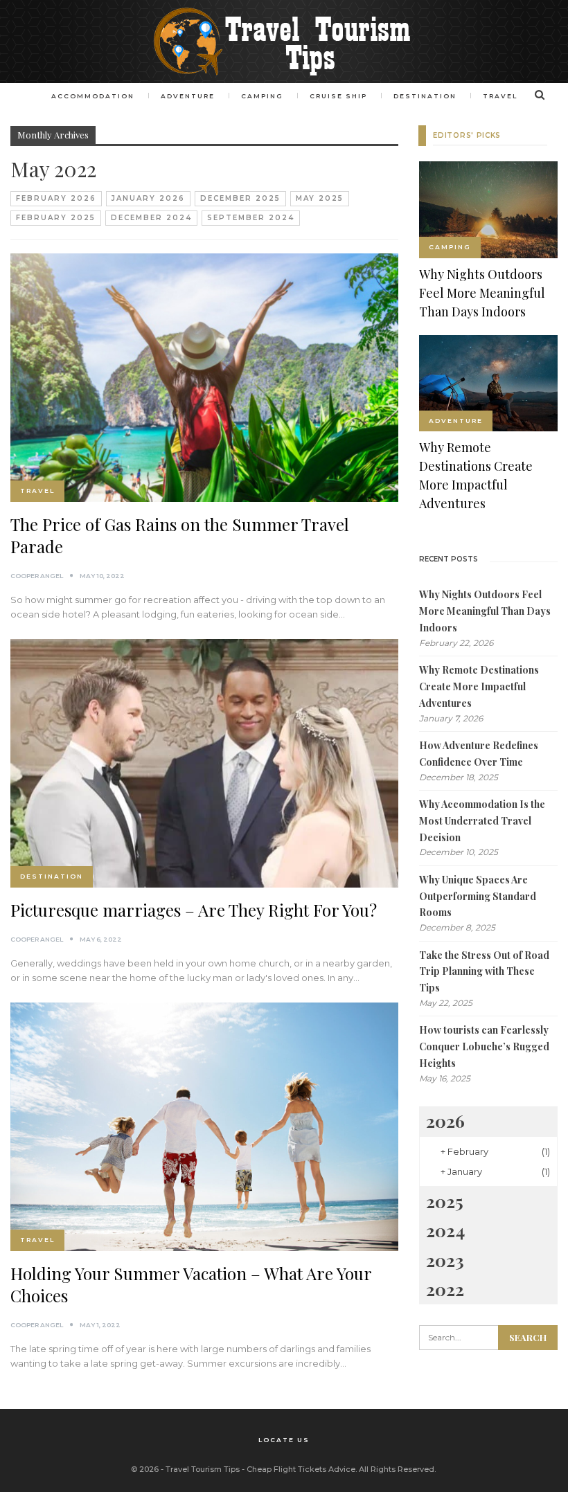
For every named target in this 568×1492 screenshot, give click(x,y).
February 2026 (56, 198)
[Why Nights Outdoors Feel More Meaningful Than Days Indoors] (488, 209)
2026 (445, 1120)
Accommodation (92, 96)
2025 (444, 1200)
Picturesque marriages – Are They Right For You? (193, 910)
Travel (500, 96)
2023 (445, 1259)
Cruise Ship (338, 96)
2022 (445, 1288)
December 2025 (240, 198)
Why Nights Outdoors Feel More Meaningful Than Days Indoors (485, 611)
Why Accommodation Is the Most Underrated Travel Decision (482, 821)
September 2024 (250, 217)
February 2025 (56, 217)
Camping (262, 96)
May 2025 (320, 198)
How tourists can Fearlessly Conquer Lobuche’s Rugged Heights (484, 1046)
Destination (424, 96)
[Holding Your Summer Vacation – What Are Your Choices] (204, 1127)
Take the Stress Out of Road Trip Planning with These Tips (484, 972)
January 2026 (148, 198)
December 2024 (151, 217)
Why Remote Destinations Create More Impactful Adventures (479, 686)
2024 (445, 1230)
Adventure (188, 96)
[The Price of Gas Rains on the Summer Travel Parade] (204, 377)
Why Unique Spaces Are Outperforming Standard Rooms (477, 896)
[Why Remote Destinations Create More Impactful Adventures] (488, 383)
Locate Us (284, 1440)
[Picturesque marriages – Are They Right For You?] (204, 763)
